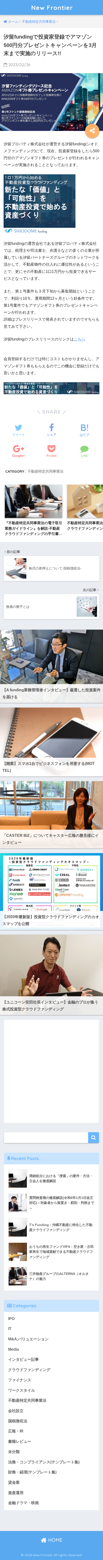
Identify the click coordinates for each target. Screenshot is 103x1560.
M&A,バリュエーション (28, 1339)
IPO (11, 1319)
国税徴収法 (17, 1421)
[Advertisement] (51, 1071)
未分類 (14, 1452)
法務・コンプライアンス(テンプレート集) (44, 1462)
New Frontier (52, 7)
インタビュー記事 (23, 1359)
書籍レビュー (19, 1441)
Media (13, 1349)
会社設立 (15, 1411)
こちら (79, 339)
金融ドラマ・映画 (23, 1503)
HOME (55, 1540)
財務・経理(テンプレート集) (32, 1472)
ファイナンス (19, 1380)
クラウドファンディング (29, 1370)
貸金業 (14, 1482)
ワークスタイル (21, 1390)
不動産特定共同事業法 (45, 471)
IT (9, 1329)
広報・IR (15, 1431)
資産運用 (15, 1493)
